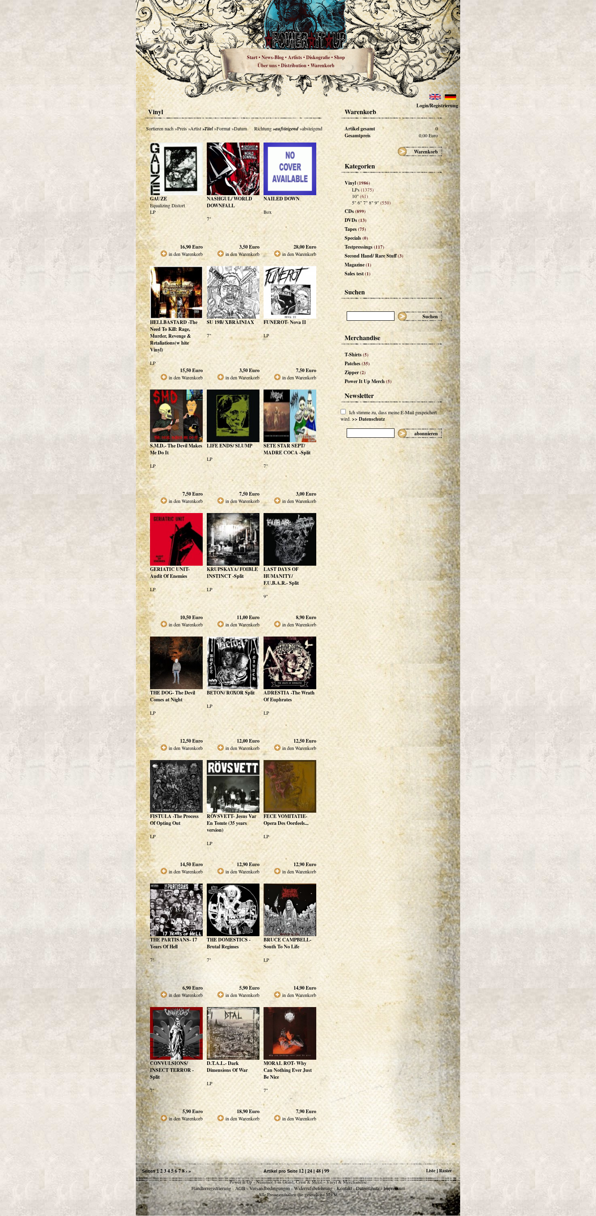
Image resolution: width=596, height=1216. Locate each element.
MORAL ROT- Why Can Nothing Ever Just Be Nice (288, 1070)
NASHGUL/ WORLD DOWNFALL (229, 202)
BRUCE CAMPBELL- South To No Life (287, 943)
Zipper (355, 372)
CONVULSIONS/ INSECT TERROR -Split (172, 1070)
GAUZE (158, 198)
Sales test (358, 273)
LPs (363, 189)
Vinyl (357, 182)
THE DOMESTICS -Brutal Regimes (229, 943)
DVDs (356, 220)
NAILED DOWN (282, 198)
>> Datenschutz (368, 418)
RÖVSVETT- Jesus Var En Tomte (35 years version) (231, 823)
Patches (357, 363)
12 (301, 1170)
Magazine (358, 264)
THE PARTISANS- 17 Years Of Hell (173, 943)
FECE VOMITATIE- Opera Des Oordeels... (286, 819)
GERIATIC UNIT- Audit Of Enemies (170, 572)
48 (318, 1170)
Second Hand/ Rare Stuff (374, 255)
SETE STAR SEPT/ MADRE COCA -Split (287, 449)
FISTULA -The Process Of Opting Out (174, 819)
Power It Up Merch (368, 381)
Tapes (355, 229)
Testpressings (364, 246)
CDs (355, 211)
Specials (356, 237)
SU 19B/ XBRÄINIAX (230, 322)
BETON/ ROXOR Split (231, 692)
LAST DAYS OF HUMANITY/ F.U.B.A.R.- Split (281, 576)
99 (326, 1170)
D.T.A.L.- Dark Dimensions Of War (227, 1066)
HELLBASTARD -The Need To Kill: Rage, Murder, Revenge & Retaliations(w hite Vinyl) (173, 336)
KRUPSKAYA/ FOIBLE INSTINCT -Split (232, 572)
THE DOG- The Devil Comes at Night (172, 696)
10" (360, 196)
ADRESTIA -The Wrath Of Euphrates (289, 696)
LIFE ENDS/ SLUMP (229, 445)
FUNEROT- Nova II (285, 322)
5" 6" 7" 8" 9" (371, 202)
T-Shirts (357, 354)
